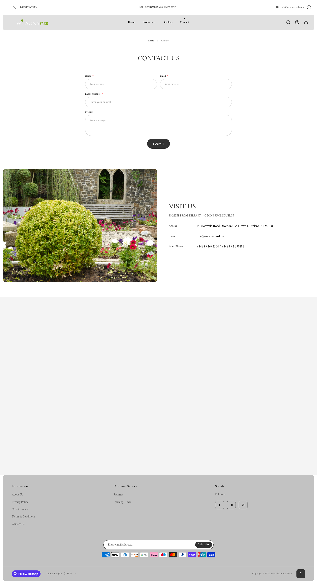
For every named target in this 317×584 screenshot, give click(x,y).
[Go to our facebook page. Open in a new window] (219, 505)
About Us (17, 495)
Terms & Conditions (23, 517)
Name (88, 76)
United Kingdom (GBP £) (59, 573)
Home (151, 40)
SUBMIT (158, 143)
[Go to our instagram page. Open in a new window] (231, 505)
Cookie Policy (20, 509)
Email (163, 76)
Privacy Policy (20, 502)
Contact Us (18, 524)
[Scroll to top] (300, 573)
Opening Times (122, 502)
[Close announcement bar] (309, 7)
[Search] (288, 22)
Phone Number (93, 94)
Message (89, 111)
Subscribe (203, 544)
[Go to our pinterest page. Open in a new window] (243, 505)
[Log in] (297, 22)
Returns (118, 495)
